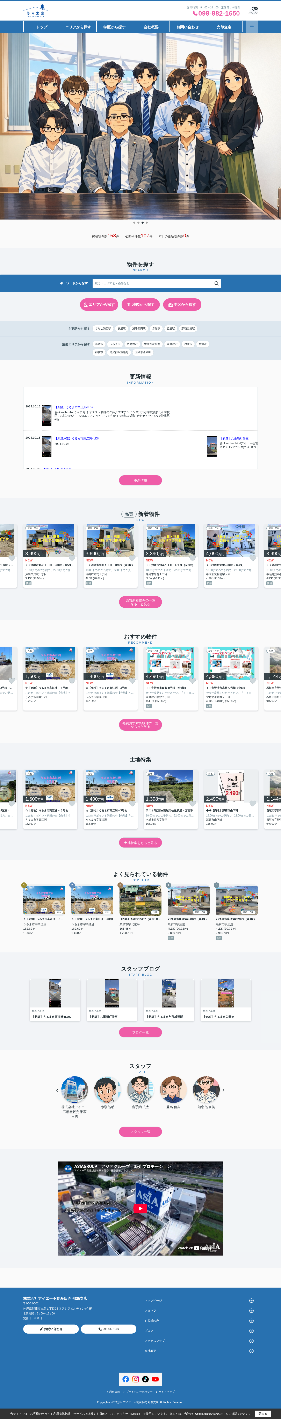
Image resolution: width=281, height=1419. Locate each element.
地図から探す (143, 304)
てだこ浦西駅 (103, 328)
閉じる (263, 1413)
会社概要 (151, 27)
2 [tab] (138, 223)
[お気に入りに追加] (11, 558)
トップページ (153, 1300)
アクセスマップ (155, 1340)
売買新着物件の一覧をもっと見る (140, 602)
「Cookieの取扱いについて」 (209, 1413)
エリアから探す (78, 27)
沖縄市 (188, 344)
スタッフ (150, 1310)
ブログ (149, 1330)
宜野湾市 (172, 344)
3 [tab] (143, 223)
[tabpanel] (140, 126)
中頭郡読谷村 (152, 344)
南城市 (99, 344)
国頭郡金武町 (143, 352)
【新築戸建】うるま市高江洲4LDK (77, 438)
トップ (41, 27)
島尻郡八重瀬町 (119, 352)
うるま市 (115, 344)
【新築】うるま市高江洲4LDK (74, 407)
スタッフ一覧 (140, 1132)
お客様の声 (152, 1320)
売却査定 (224, 27)
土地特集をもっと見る (140, 843)
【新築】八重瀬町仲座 (234, 438)
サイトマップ (167, 1391)
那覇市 (99, 352)
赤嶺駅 (156, 328)
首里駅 (171, 328)
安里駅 (122, 328)
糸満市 (203, 344)
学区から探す (114, 27)
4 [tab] (147, 223)
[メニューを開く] (252, 27)
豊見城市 (132, 344)
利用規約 (114, 1391)
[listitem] (50, 556)
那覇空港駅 (188, 328)
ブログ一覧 (140, 1032)
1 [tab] (134, 223)
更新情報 (140, 480)
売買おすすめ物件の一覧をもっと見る (140, 725)
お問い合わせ (187, 27)
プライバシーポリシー (139, 1391)
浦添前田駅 (139, 328)
